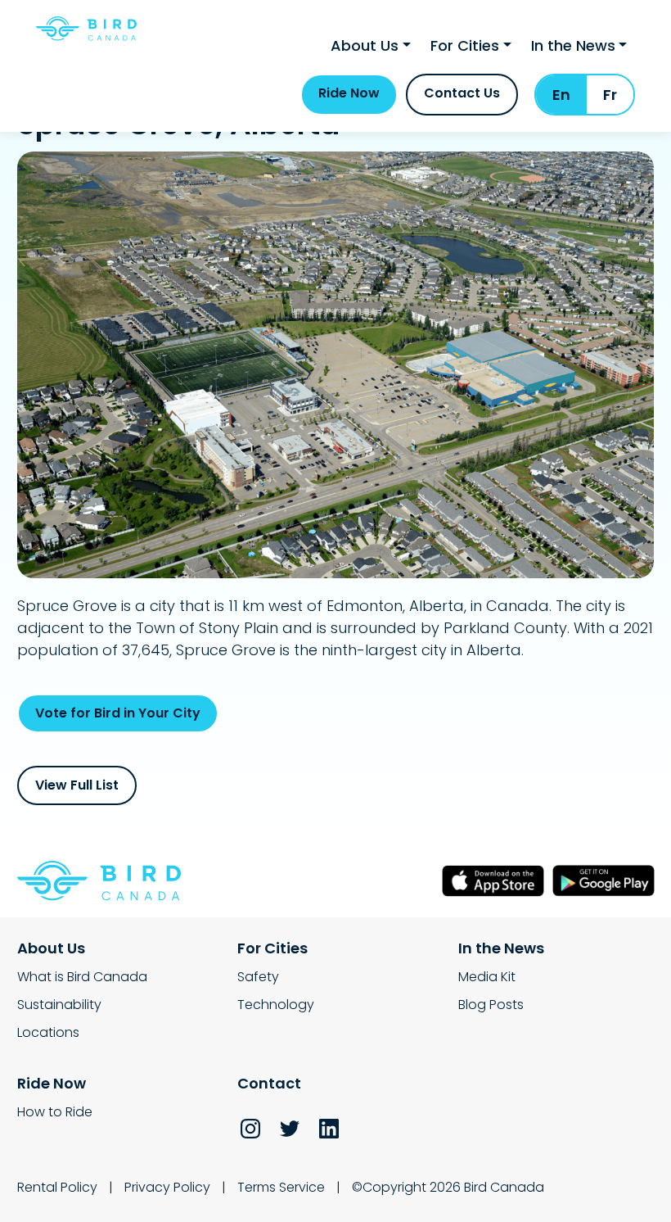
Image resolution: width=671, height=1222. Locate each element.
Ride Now (349, 93)
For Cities (464, 45)
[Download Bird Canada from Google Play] (603, 881)
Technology (275, 1004)
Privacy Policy (167, 1187)
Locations (48, 1032)
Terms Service (281, 1187)
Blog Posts (491, 1004)
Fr (610, 94)
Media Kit (487, 976)
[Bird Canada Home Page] (86, 28)
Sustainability (59, 1004)
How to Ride (54, 1111)
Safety (258, 976)
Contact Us (462, 93)
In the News (573, 45)
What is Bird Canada (82, 976)
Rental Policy (57, 1187)
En (561, 94)
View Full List (77, 785)
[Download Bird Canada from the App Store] (493, 881)
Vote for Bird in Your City (117, 713)
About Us (365, 45)
